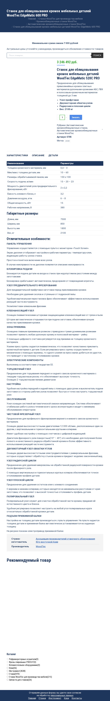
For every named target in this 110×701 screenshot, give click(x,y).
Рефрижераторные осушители (23, 659)
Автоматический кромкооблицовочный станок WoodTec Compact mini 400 (22, 635)
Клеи (13, 668)
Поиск (97, 55)
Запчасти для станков (20, 680)
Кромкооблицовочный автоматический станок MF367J (55, 592)
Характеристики (17, 155)
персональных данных (62, 695)
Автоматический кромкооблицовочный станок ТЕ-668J (88, 592)
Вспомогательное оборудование (24, 665)
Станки (14, 674)
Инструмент (17, 671)
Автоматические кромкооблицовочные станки (72, 126)
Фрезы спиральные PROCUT (22, 662)
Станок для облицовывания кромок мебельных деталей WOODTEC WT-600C (22, 592)
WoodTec (41, 546)
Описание (38, 155)
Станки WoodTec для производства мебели (30, 677)
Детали (53, 155)
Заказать (76, 117)
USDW (67, 141)
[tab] (17, 154)
